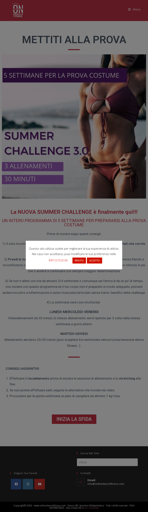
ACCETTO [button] (94, 260)
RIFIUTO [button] (79, 260)
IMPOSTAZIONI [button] (58, 260)
